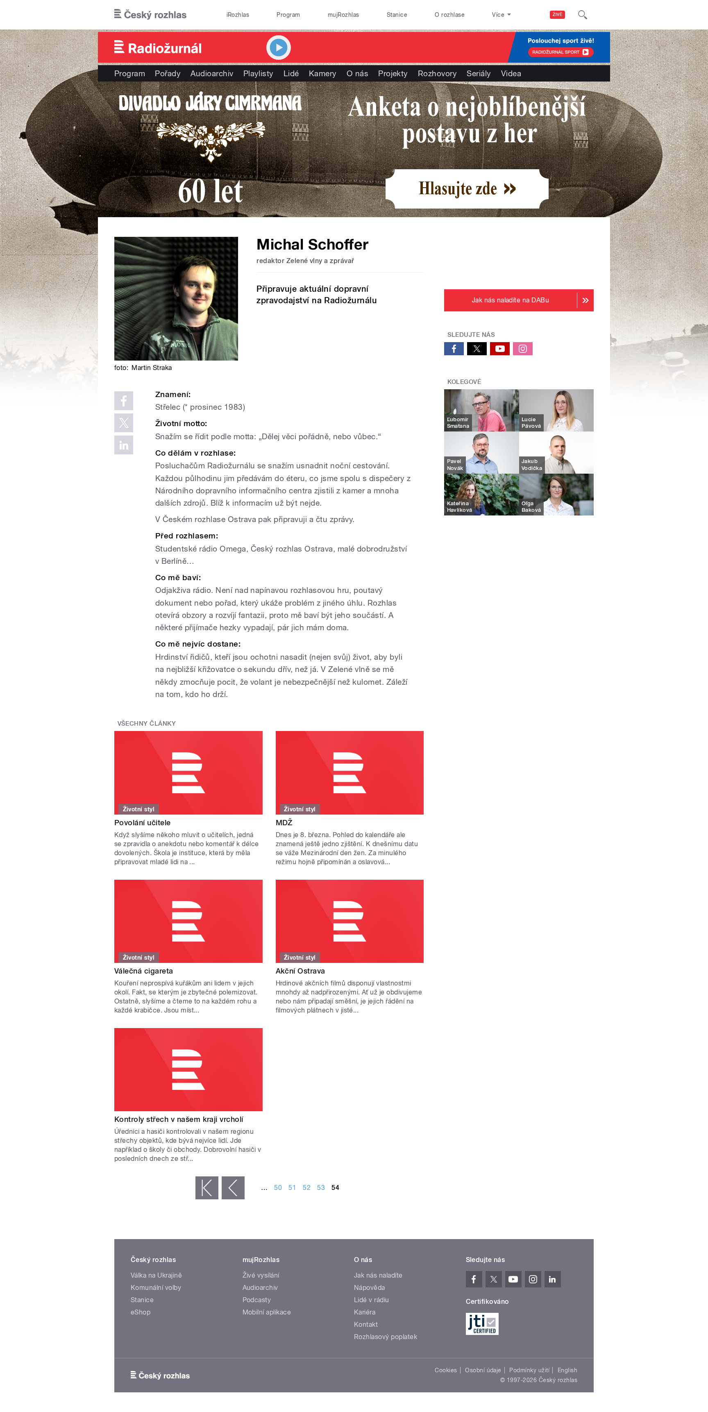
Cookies (446, 1370)
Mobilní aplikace (267, 1312)
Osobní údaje (483, 1370)
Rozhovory (437, 73)
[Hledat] (583, 15)
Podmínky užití (529, 1370)
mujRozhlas (343, 14)
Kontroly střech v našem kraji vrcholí (178, 1119)
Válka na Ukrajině (156, 1275)
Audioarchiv (212, 73)
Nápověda (369, 1288)
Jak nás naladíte (378, 1275)
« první (206, 1187)
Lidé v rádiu (371, 1300)
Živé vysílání (261, 1275)
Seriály (479, 73)
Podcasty (257, 1300)
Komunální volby (156, 1288)
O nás (357, 73)
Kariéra (364, 1312)
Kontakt (366, 1324)
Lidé (291, 73)
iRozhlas (238, 14)
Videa (511, 73)
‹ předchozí (233, 1187)
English (567, 1370)
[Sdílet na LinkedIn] (123, 445)
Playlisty (258, 73)
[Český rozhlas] (150, 15)
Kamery (323, 73)
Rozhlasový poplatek (385, 1337)
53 (321, 1188)
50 (278, 1188)
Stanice (397, 14)
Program (288, 14)
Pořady (168, 73)
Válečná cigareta (143, 971)
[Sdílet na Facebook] (123, 400)
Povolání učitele (142, 822)
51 (292, 1188)
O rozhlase (450, 14)
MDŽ (284, 822)
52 (307, 1188)
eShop (140, 1312)
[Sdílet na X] (123, 422)
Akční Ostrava (300, 971)
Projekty (393, 73)
